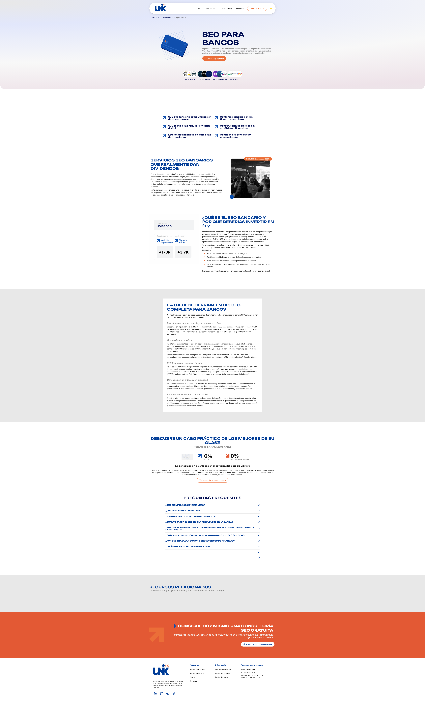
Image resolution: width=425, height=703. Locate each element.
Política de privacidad (222, 673)
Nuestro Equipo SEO (197, 673)
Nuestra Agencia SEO (197, 669)
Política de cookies (221, 677)
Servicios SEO (166, 18)
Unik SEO (155, 18)
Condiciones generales (223, 669)
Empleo (192, 677)
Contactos (193, 681)
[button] (180, 75)
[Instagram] (161, 693)
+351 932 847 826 (248, 672)
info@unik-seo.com (248, 669)
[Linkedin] (155, 693)
